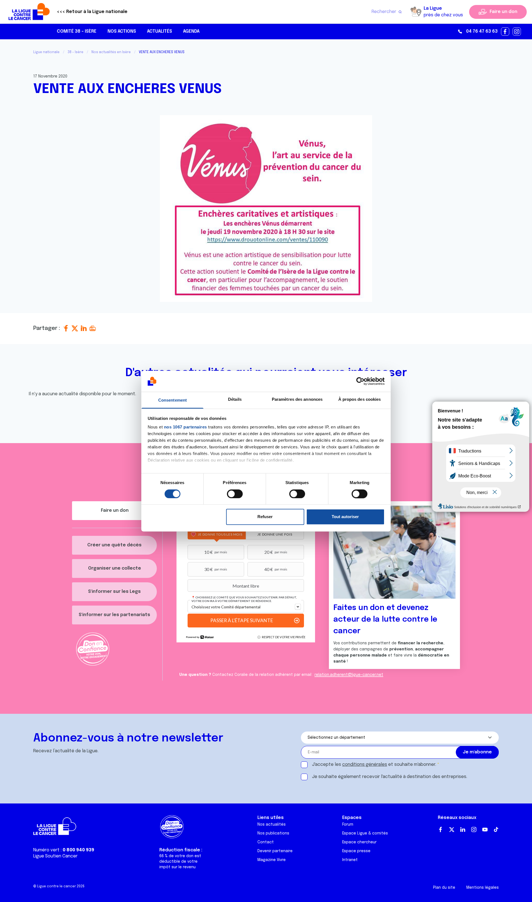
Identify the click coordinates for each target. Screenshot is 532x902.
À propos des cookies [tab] (359, 399)
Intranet (350, 860)
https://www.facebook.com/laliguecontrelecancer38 (505, 32)
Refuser (265, 517)
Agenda (191, 31)
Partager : (47, 328)
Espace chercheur (359, 842)
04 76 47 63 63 (482, 31)
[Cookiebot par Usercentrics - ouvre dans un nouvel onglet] (360, 381)
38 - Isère (75, 52)
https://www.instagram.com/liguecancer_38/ (517, 32)
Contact (265, 842)
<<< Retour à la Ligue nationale (92, 11)
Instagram (474, 829)
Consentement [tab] (172, 400)
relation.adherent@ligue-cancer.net (348, 675)
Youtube (485, 829)
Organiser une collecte (114, 568)
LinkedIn (463, 829)
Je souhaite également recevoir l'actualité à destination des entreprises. (389, 776)
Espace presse (356, 851)
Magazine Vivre (271, 860)
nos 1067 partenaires (185, 427)
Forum (347, 824)
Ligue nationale (46, 52)
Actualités (159, 31)
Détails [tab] (235, 399)
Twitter (451, 829)
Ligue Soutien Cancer (55, 856)
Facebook (440, 829)
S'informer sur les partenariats (114, 614)
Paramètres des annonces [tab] (297, 399)
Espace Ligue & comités (365, 833)
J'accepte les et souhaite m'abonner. (374, 764)
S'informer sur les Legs (114, 591)
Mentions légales (482, 888)
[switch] (235, 493)
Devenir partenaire (275, 851)
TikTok (496, 829)
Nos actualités (271, 824)
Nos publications (273, 833)
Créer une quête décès (114, 545)
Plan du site (444, 888)
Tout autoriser (345, 517)
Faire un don (503, 11)
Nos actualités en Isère (111, 52)
